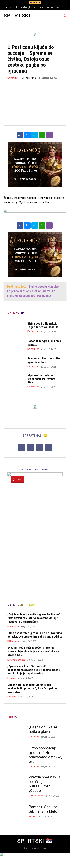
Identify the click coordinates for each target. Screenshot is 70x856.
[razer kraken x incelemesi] (35, 854)
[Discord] (21, 447)
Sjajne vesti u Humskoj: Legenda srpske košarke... (44, 325)
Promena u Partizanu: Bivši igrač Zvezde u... (44, 360)
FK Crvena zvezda (36, 796)
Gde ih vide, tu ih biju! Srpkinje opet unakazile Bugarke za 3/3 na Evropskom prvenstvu (32, 688)
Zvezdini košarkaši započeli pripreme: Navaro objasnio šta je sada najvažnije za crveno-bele (33, 651)
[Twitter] (48, 447)
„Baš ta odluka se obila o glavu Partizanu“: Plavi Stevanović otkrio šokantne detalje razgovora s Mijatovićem (34, 617)
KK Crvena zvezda (16, 660)
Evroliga (11, 678)
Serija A (32, 816)
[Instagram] (39, 447)
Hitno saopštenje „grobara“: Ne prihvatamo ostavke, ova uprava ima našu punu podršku (34, 634)
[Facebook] (30, 447)
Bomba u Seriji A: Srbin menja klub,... (44, 809)
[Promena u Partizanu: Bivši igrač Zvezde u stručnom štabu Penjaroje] (15, 362)
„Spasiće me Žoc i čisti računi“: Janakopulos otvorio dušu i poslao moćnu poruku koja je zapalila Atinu (33, 669)
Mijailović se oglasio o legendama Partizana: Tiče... (41, 378)
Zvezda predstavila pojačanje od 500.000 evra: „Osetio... (44, 784)
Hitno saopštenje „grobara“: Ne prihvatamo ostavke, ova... (45, 755)
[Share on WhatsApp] (42, 135)
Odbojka (11, 697)
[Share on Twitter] (34, 135)
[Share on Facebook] (20, 135)
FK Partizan (13, 626)
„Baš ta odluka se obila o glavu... (43, 729)
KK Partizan (13, 78)
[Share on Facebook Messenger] (27, 135)
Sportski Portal (29, 78)
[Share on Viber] (49, 135)
